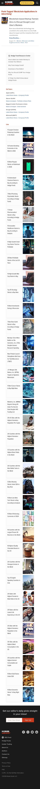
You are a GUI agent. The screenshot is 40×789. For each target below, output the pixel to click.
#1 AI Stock (27, 3)
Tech (26, 42)
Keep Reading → (14, 38)
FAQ (3, 769)
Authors (4, 751)
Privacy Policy (6, 763)
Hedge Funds (6, 741)
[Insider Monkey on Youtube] (33, 732)
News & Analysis (11, 101)
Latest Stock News (11, 95)
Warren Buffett (10, 98)
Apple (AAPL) (10, 93)
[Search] (37, 3)
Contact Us (5, 754)
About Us (5, 747)
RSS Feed (8, 737)
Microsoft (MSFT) (11, 115)
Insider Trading (7, 744)
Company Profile (24, 95)
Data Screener (21, 107)
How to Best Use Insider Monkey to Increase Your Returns (19, 61)
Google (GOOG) (11, 110)
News (22, 42)
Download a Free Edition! (16, 69)
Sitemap (4, 757)
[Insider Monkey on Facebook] (24, 732)
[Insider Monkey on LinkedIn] (36, 732)
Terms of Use (6, 766)
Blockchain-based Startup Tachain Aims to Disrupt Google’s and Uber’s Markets (23, 21)
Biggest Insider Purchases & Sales (16, 104)
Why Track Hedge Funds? (16, 65)
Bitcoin (19, 41)
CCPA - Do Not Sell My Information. (13, 773)
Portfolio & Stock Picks (24, 101)
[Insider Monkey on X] (28, 732)
